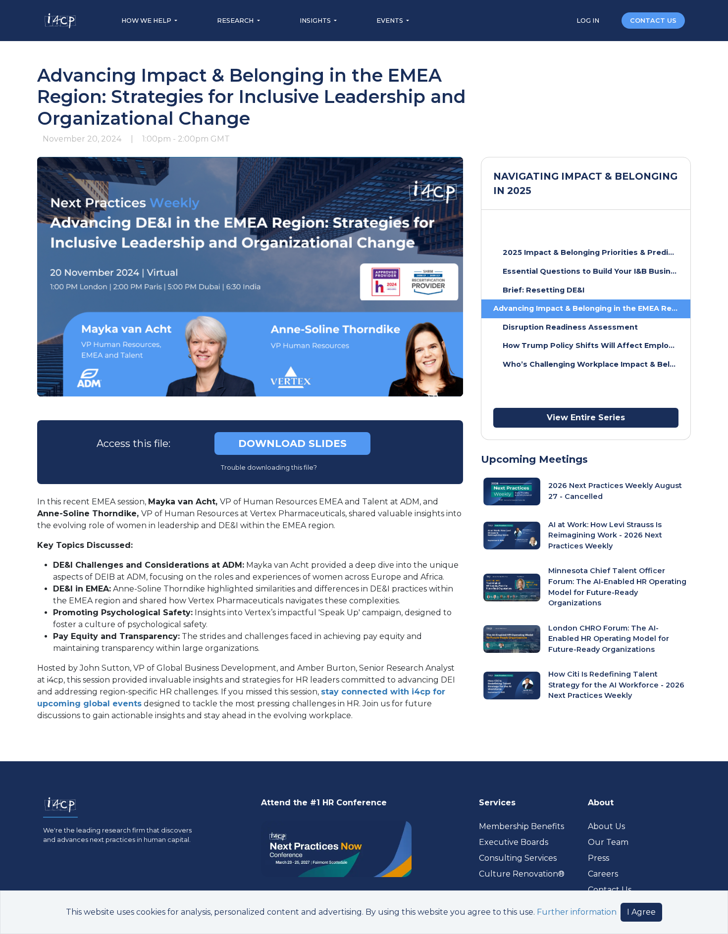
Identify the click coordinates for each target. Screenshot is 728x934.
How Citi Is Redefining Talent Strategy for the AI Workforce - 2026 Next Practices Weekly (616, 685)
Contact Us (609, 889)
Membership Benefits (521, 826)
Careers (603, 874)
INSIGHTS (316, 20)
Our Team (608, 842)
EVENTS (390, 20)
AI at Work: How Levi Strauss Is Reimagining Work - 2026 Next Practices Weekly (605, 535)
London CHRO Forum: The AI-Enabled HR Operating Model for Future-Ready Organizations (608, 639)
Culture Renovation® (522, 874)
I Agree (641, 912)
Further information (577, 912)
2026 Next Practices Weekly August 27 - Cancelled (615, 491)
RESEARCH (236, 20)
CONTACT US (653, 20)
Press (598, 858)
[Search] (611, 20)
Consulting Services (518, 858)
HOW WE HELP (147, 20)
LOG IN (588, 20)
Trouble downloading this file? (268, 467)
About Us (606, 826)
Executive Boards (513, 842)
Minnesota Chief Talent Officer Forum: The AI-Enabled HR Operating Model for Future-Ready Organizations (617, 586)
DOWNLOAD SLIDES (292, 443)
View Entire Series (586, 417)
